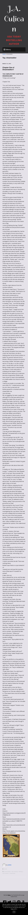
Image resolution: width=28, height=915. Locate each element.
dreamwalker (7, 871)
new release (5, 873)
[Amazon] (23, 902)
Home (4, 54)
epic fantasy (15, 871)
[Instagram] (14, 902)
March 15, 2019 (6, 63)
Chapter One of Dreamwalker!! (8, 68)
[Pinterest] (19, 902)
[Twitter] (9, 902)
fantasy (21, 871)
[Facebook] (4, 902)
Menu (8, 49)
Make (9, 895)
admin (9, 865)
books (5, 869)
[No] (26, 908)
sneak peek (12, 873)
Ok (14, 911)
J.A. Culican (14, 19)
